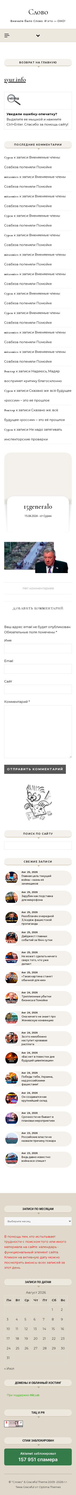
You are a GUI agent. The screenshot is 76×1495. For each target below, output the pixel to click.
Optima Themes (50, 1487)
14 (44, 1329)
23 (63, 1339)
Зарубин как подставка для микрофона (37, 897)
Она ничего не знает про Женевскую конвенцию (39, 1018)
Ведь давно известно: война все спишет (36, 1158)
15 (53, 1329)
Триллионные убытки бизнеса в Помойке (36, 998)
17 (8, 1339)
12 (26, 1329)
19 (26, 1339)
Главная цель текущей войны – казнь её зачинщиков (36, 879)
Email (8, 661)
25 (17, 1348)
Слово (38, 12)
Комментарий (17, 702)
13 (35, 1329)
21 (44, 1339)
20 (36, 1339)
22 (54, 1339)
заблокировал (38, 1458)
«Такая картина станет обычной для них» (37, 978)
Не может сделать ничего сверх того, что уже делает (39, 960)
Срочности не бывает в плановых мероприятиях (38, 1118)
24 (9, 1348)
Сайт (8, 681)
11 (17, 1329)
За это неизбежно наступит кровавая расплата (34, 1040)
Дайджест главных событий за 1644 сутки (37, 938)
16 (62, 1329)
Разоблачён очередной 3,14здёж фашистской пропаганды (38, 920)
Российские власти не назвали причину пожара (39, 1138)
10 (8, 1329)
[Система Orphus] (14, 104)
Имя (7, 640)
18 (17, 1339)
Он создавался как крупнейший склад (34, 1098)
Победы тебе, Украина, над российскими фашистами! (37, 1080)
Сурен (47, 516)
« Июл (9, 1369)
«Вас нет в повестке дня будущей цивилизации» (38, 1058)
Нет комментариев (38, 588)
